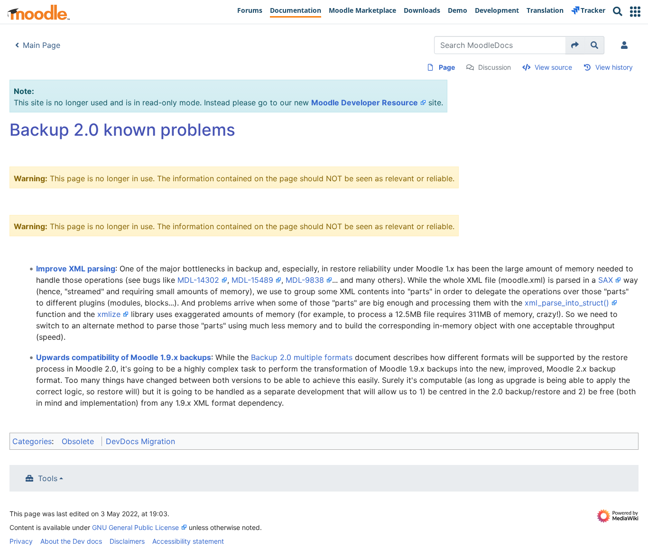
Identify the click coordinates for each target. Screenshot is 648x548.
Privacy (21, 541)
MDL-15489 (252, 280)
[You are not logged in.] (626, 45)
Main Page (41, 45)
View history (614, 67)
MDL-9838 (305, 280)
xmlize (108, 314)
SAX (605, 280)
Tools (47, 478)
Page (447, 67)
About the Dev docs (71, 541)
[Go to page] (575, 45)
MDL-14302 (198, 280)
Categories (32, 441)
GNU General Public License (135, 527)
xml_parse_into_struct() (567, 302)
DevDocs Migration (140, 441)
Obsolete (78, 441)
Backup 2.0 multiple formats (301, 357)
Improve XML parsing (75, 268)
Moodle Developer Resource (364, 102)
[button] (635, 11)
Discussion (494, 67)
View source (553, 67)
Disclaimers (127, 541)
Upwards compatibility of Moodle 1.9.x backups (123, 357)
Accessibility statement (188, 541)
